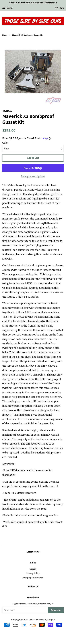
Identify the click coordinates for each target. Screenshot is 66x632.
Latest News (33, 551)
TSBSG (31, 619)
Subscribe (56, 610)
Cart (61, 8)
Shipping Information (33, 577)
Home (5, 35)
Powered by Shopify (45, 619)
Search (33, 568)
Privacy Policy (33, 573)
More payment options (33, 176)
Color (5, 142)
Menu (9, 7)
